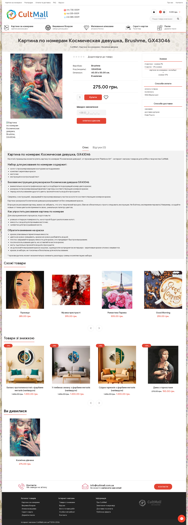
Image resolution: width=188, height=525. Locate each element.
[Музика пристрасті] (71, 289)
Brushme (95, 66)
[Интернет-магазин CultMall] (27, 14)
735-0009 (73, 10)
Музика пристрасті (71, 312)
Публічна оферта (104, 512)
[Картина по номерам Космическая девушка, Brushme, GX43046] (36, 86)
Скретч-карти (27, 512)
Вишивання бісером (63, 27)
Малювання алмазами (102, 27)
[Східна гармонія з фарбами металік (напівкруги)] (117, 364)
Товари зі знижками (67, 502)
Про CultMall (102, 502)
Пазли (170, 27)
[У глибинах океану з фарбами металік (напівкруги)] (71, 364)
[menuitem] (24, 27)
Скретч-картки (140, 27)
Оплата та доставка (43, 3)
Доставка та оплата (105, 509)
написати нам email (111, 488)
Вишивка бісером (28, 505)
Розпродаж (28, 3)
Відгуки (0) (99, 147)
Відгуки (61, 3)
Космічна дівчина (25, 460)
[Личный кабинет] (154, 12)
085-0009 (72, 17)
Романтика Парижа (117, 312)
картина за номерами (158, 70)
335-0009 (73, 13)
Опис (85, 147)
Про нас (170, 3)
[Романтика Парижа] (117, 289)
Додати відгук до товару (100, 57)
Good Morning (163, 312)
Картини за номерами (13, 3)
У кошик (26, 321)
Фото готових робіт (67, 509)
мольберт (173, 70)
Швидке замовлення (87, 107)
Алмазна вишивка (29, 509)
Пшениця (25, 312)
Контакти (179, 3)
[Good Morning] (163, 289)
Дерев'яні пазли (28, 515)
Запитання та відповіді (106, 505)
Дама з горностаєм (163, 387)
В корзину (26, 469)
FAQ (54, 3)
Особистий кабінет (67, 512)
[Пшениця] (25, 289)
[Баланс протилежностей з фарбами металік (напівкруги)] (25, 364)
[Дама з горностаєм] (163, 364)
